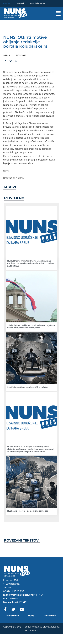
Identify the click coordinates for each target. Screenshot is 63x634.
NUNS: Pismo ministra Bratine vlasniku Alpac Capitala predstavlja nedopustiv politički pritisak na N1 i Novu (30, 263)
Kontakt (7, 3)
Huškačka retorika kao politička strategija (27, 511)
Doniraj (20, 3)
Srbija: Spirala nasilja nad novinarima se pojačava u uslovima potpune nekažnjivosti (31, 326)
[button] (55, 13)
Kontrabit (34, 630)
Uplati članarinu (37, 3)
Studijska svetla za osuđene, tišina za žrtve (27, 387)
